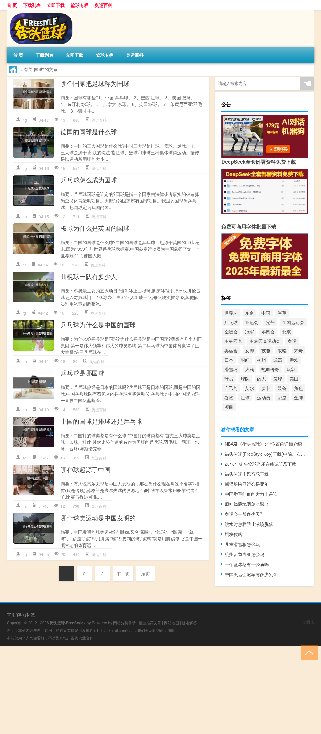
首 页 (12, 5)
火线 (249, 369)
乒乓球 (231, 322)
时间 (245, 360)
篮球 (277, 378)
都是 (282, 397)
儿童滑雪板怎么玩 (242, 544)
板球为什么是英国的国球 (95, 228)
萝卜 (265, 388)
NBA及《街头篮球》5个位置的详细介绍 (263, 444)
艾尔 (249, 388)
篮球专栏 (79, 5)
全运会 (231, 331)
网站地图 (171, 622)
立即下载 (56, 5)
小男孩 (308, 621)
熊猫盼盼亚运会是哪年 (247, 484)
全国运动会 (293, 322)
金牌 (298, 397)
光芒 (270, 322)
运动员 (263, 397)
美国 (294, 378)
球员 (228, 378)
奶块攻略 (233, 534)
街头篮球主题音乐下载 (247, 474)
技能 (265, 350)
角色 (298, 388)
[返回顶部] (308, 652)
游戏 (294, 360)
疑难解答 (189, 622)
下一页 (123, 573)
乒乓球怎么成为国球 (89, 179)
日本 (228, 360)
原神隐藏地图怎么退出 (247, 504)
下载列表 (32, 5)
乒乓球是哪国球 (82, 372)
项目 (228, 407)
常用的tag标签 (21, 614)
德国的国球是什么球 (89, 131)
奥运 (292, 341)
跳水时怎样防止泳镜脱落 (249, 524)
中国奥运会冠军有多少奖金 (251, 574)
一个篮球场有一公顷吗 (247, 564)
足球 (245, 397)
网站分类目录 (124, 622)
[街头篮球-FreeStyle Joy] (40, 12)
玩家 (291, 369)
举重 (282, 313)
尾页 (145, 573)
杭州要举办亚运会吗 (244, 554)
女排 (249, 350)
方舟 (298, 350)
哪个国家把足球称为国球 (95, 83)
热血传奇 (270, 369)
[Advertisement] (160, 690)
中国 (265, 313)
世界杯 (231, 313)
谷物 (228, 397)
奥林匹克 (233, 341)
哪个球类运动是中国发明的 (98, 517)
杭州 (261, 360)
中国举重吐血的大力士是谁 (251, 494)
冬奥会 (268, 331)
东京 (249, 313)
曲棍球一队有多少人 (89, 276)
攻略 (282, 350)
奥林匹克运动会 (265, 341)
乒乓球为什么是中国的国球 (98, 324)
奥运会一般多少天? (243, 514)
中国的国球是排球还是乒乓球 (101, 421)
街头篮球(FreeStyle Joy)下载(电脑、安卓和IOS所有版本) (266, 454)
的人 (261, 378)
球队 (245, 378)
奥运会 (231, 350)
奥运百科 (103, 5)
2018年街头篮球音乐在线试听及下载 (260, 464)
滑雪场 (231, 369)
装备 (282, 388)
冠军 (249, 331)
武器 (277, 360)
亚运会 (251, 322)
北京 (286, 331)
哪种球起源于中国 (86, 469)
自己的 (231, 388)
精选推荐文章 (150, 622)
